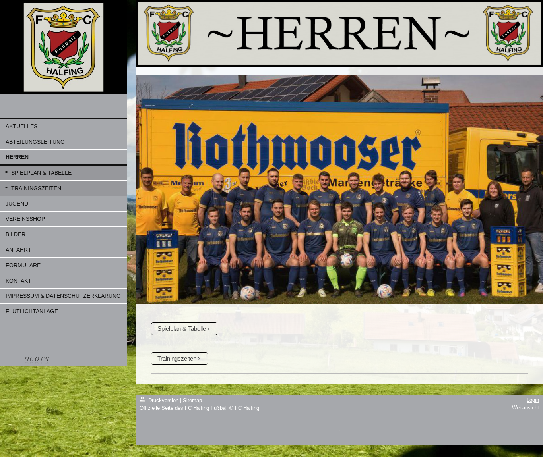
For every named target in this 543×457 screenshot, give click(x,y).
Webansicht (525, 408)
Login (533, 400)
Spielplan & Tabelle (181, 328)
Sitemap (192, 400)
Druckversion (163, 400)
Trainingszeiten (176, 358)
